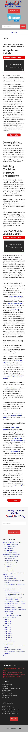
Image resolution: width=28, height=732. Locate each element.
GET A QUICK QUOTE (14, 532)
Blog (4, 655)
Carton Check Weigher (9, 642)
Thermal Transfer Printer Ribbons (13, 615)
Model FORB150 (8, 635)
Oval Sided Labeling (8, 550)
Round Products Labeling (10, 546)
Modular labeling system (16, 296)
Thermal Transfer (10, 571)
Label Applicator (18, 438)
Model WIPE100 (8, 640)
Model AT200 (7, 631)
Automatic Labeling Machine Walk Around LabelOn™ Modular (12, 144)
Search (23, 26)
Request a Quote (14, 10)
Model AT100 (7, 627)
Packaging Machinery (8, 644)
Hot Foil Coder (9, 569)
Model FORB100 (8, 633)
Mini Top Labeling (8, 576)
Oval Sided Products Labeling (11, 562)
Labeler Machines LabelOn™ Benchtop (12, 588)
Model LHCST (7, 621)
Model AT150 (7, 629)
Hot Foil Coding (9, 613)
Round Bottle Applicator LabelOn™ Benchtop (14, 601)
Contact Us (14, 718)
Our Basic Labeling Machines (11, 556)
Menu (15, 32)
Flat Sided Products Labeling (11, 560)
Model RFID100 (8, 637)
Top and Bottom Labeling (10, 552)
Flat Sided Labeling (8, 548)
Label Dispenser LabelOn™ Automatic (13, 607)
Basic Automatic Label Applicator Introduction (14, 674)
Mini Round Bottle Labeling (10, 578)
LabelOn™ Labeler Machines (14, 3)
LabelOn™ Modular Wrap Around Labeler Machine (13, 45)
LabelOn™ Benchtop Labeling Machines (12, 672)
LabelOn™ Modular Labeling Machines (12, 542)
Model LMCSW (7, 623)
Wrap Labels (12, 92)
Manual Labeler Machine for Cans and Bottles (15, 609)
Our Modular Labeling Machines (11, 544)
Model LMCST (7, 619)
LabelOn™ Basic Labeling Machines (11, 554)
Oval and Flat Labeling (9, 590)
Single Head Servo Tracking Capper (12, 649)
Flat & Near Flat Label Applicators (12, 592)
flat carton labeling (17, 375)
